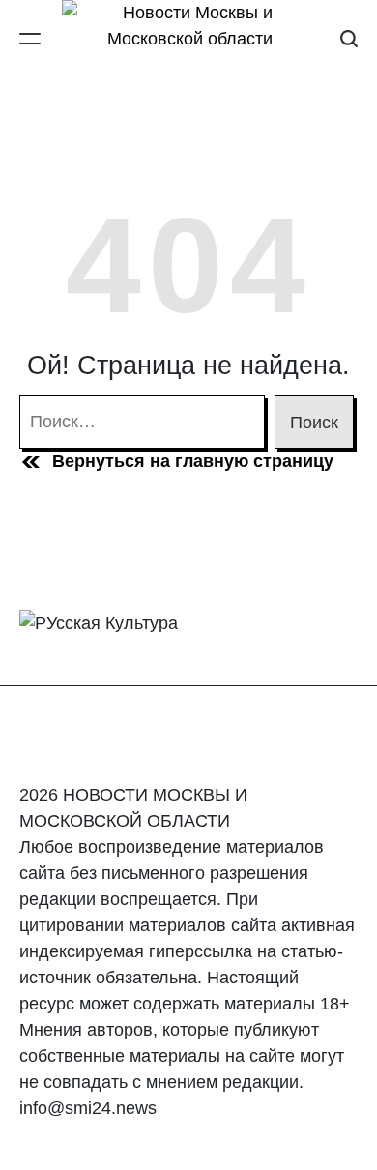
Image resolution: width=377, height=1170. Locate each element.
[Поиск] (349, 38)
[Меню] (30, 38)
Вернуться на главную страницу (193, 461)
